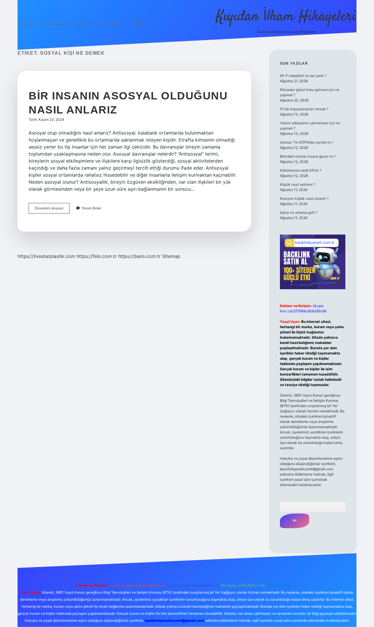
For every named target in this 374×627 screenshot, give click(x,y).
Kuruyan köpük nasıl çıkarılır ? (304, 198)
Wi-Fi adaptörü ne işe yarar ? (303, 75)
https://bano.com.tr (139, 256)
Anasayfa (25, 24)
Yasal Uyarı (84, 24)
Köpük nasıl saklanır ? (297, 184)
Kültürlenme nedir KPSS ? (300, 170)
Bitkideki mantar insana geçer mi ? (308, 156)
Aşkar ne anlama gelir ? (299, 212)
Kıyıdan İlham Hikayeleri (286, 16)
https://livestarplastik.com (46, 256)
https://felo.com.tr (97, 256)
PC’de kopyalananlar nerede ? (304, 109)
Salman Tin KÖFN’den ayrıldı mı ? (306, 142)
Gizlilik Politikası (53, 24)
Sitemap (171, 256)
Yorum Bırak (91, 208)
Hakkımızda (110, 24)
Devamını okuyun (52, 209)
